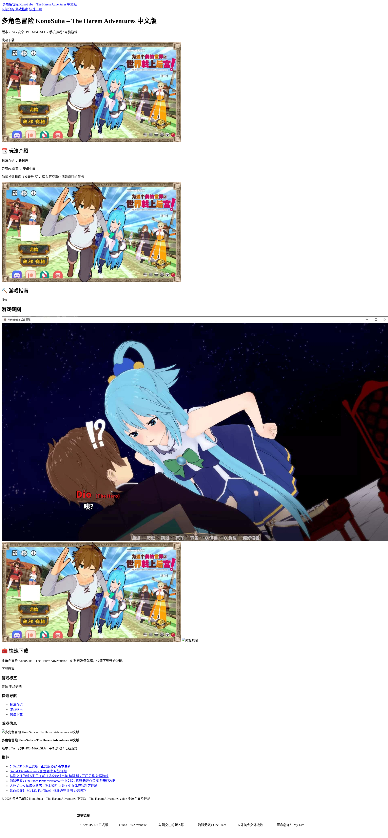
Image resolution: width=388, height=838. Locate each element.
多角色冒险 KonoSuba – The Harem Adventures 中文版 (39, 4)
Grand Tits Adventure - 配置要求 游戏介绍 (136, 825)
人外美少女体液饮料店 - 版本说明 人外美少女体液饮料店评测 (53, 785)
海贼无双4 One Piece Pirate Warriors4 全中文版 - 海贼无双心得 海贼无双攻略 (63, 781)
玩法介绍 (8, 9)
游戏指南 (21, 9)
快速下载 (35, 9)
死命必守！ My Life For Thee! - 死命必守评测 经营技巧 (48, 790)
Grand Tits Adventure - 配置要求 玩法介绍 (38, 771)
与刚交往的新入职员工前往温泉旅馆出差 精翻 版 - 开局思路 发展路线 (59, 776)
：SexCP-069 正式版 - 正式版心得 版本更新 (40, 766)
